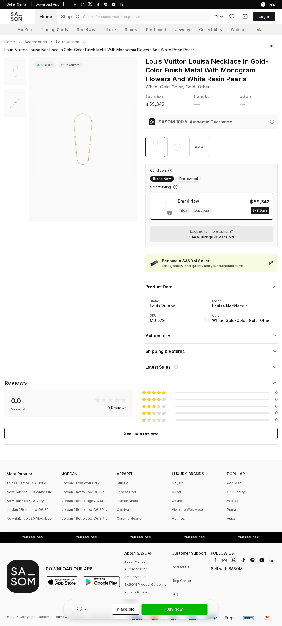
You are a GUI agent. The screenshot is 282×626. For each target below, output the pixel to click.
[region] (83, 139)
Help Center (181, 581)
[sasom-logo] (16, 16)
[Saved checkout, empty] (245, 16)
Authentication (136, 569)
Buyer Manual (135, 561)
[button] (141, 16)
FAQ (175, 594)
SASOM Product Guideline (145, 584)
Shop (66, 16)
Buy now (174, 609)
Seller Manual (135, 577)
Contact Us (180, 567)
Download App (47, 4)
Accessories (36, 42)
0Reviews (116, 408)
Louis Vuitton (67, 42)
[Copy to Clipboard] (206, 320)
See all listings (201, 237)
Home (46, 16)
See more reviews (141, 433)
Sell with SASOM (227, 568)
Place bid (226, 237)
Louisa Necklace (228, 306)
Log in (264, 16)
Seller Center (17, 4)
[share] (272, 46)
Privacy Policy (135, 592)
